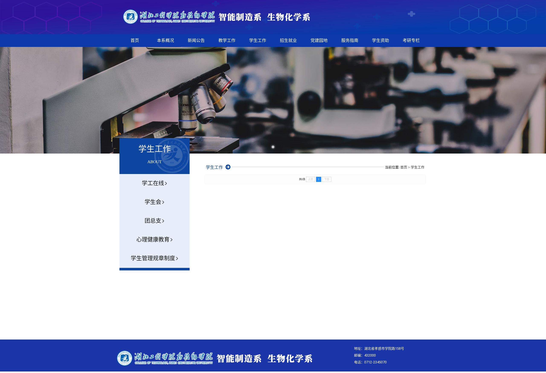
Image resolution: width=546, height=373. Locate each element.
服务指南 (349, 40)
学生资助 (380, 40)
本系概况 (165, 40)
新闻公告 (196, 40)
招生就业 (288, 40)
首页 (135, 40)
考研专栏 (411, 40)
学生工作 (257, 40)
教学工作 (226, 40)
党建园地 (319, 40)
